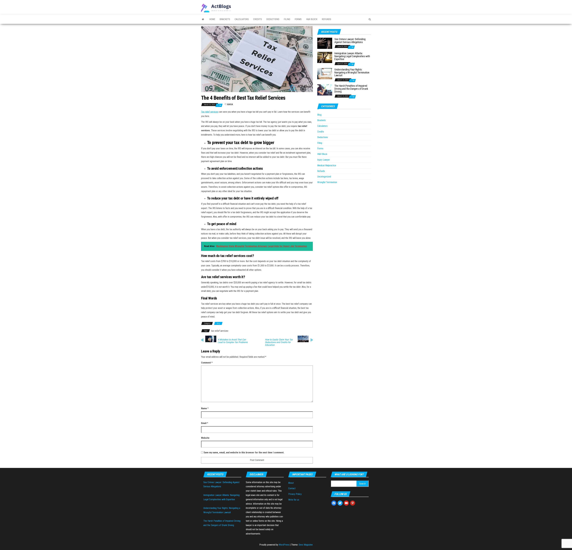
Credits (257, 19)
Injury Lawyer (323, 159)
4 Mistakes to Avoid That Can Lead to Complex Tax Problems (233, 341)
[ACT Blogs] (203, 19)
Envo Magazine (306, 544)
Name (205, 408)
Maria (230, 104)
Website (205, 437)
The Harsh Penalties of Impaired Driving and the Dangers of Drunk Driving (351, 88)
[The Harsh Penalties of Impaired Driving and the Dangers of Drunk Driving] (324, 89)
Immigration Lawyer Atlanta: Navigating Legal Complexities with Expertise (352, 56)
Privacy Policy (295, 494)
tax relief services (219, 330)
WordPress (284, 544)
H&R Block (311, 19)
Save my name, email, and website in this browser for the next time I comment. (244, 452)
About (291, 482)
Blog (218, 323)
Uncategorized (324, 176)
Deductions (272, 19)
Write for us (293, 499)
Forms (298, 19)
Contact (292, 488)
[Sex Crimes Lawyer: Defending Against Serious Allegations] (324, 43)
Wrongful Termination (327, 182)
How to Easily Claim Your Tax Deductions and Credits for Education (279, 342)
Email (204, 423)
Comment (207, 362)
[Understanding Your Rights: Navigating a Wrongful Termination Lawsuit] (324, 73)
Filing (287, 19)
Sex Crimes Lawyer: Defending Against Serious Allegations (350, 41)
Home (212, 19)
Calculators (242, 19)
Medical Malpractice (326, 165)
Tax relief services (209, 111)
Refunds (326, 19)
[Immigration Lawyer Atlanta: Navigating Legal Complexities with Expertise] (324, 57)
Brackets (225, 19)
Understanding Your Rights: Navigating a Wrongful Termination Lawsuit (351, 72)
